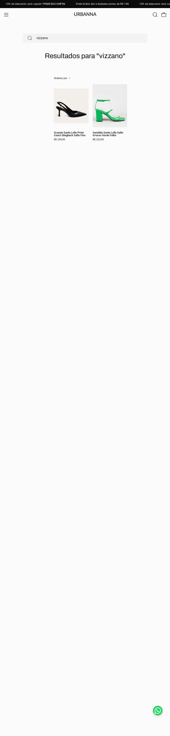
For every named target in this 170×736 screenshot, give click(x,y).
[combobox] (85, 38)
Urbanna (85, 14)
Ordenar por (60, 78)
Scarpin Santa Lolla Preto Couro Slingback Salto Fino (69, 134)
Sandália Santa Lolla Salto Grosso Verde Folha (108, 134)
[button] (155, 15)
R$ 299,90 (59, 139)
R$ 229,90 (98, 139)
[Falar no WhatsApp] (158, 710)
